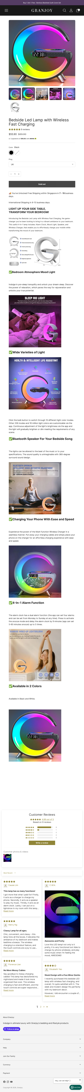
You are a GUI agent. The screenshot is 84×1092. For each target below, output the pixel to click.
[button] (15, 129)
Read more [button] (9, 911)
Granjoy (20, 1087)
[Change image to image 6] (15, 107)
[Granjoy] (42, 10)
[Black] (11, 152)
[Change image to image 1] (15, 94)
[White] (17, 152)
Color (11, 147)
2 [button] (40, 1007)
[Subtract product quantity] (11, 174)
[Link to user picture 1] (62, 914)
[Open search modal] (64, 10)
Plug (10, 159)
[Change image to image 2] (28, 94)
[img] (9, 881)
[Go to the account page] (71, 10)
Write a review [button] (42, 843)
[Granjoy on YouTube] (11, 1082)
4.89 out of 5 (48, 819)
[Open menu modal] (6, 10)
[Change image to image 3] (42, 94)
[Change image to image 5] (69, 94)
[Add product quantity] (19, 174)
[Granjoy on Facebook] (4, 1082)
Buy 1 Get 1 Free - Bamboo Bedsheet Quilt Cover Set (42, 3)
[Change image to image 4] (55, 94)
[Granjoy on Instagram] (8, 1082)
